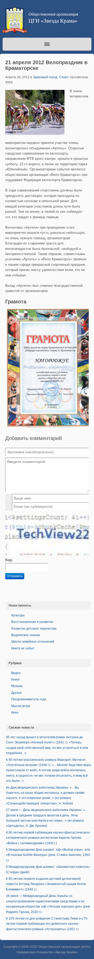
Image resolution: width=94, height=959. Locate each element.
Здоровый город (45, 77)
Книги (15, 679)
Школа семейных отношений (32, 641)
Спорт (63, 77)
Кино (15, 712)
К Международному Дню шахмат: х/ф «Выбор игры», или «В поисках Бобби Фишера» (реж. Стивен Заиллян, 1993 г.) (48, 855)
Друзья (16, 693)
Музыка (16, 686)
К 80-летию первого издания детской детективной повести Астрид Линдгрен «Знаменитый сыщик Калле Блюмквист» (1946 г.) (46, 884)
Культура (18, 615)
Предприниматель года (28, 699)
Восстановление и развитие (32, 622)
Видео (16, 673)
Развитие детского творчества (33, 628)
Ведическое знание (25, 635)
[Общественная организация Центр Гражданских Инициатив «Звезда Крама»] (14, 21)
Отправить (15, 576)
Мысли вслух (20, 706)
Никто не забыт (22, 648)
